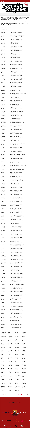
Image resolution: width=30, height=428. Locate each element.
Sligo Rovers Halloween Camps (5, 394)
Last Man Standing (5, 26)
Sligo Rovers (5, 1)
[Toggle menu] (29, 1)
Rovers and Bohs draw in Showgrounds (23, 394)
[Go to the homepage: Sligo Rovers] (1, 1)
